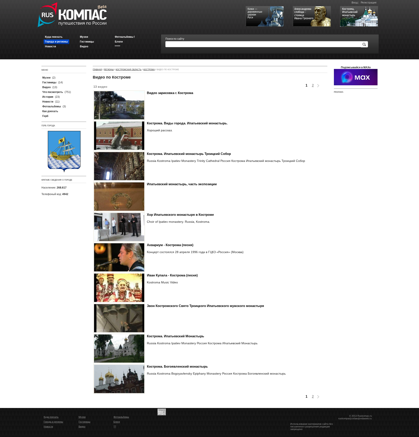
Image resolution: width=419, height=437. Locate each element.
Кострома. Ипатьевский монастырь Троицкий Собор (189, 154)
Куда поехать (51, 417)
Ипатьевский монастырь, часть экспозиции (182, 184)
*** (114, 426)
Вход (355, 2)
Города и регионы (53, 421)
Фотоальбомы (121, 417)
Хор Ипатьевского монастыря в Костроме (180, 214)
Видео (82, 426)
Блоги (116, 421)
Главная (97, 70)
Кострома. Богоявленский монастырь (177, 366)
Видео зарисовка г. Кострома (170, 93)
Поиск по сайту (174, 38)
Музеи (82, 417)
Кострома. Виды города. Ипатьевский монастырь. (187, 123)
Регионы (109, 70)
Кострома (149, 70)
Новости (48, 426)
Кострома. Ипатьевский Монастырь (175, 336)
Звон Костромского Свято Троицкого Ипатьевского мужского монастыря (205, 306)
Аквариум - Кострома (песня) (170, 245)
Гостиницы (84, 421)
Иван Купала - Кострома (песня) (172, 275)
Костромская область (128, 70)
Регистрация (368, 2)
